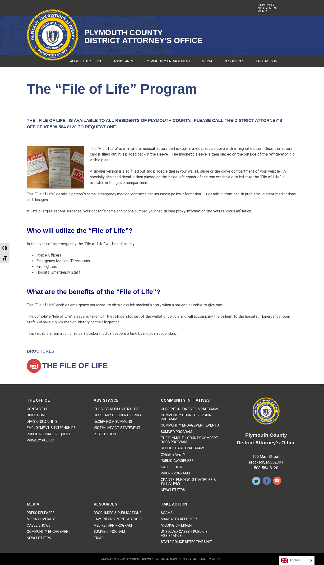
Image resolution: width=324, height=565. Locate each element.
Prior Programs (175, 473)
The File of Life (75, 365)
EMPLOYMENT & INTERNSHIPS (51, 428)
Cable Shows (173, 467)
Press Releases (41, 513)
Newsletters (173, 490)
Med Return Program (113, 526)
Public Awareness (177, 461)
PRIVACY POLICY (40, 440)
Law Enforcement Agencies (118, 519)
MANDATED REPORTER (179, 519)
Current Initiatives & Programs (190, 409)
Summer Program (176, 432)
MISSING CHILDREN (176, 526)
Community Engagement (167, 61)
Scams (167, 513)
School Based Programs (183, 448)
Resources (234, 61)
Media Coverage (41, 519)
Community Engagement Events (267, 8)
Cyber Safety (173, 455)
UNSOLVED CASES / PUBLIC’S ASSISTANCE (184, 533)
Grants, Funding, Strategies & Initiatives (188, 482)
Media (207, 61)
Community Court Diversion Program (186, 417)
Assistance (124, 61)
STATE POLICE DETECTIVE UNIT (186, 542)
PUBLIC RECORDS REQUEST (48, 434)
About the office (86, 61)
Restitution (105, 434)
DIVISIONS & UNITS (42, 422)
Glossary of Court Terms (117, 415)
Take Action (266, 61)
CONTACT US (37, 409)
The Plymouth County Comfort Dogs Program (189, 440)
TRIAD (99, 538)
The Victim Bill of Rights (116, 409)
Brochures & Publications (118, 513)
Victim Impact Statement (117, 428)
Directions (36, 415)
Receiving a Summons (113, 422)
